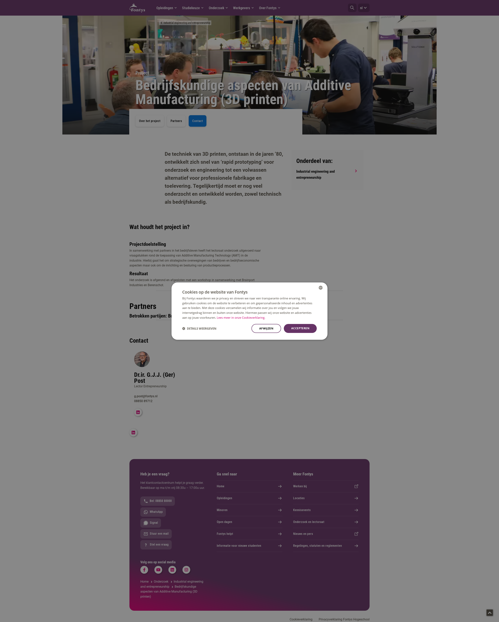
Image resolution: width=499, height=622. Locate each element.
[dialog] (249, 311)
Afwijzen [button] (266, 328)
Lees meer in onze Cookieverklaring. (241, 317)
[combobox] (321, 287)
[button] (199, 328)
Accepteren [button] (300, 328)
